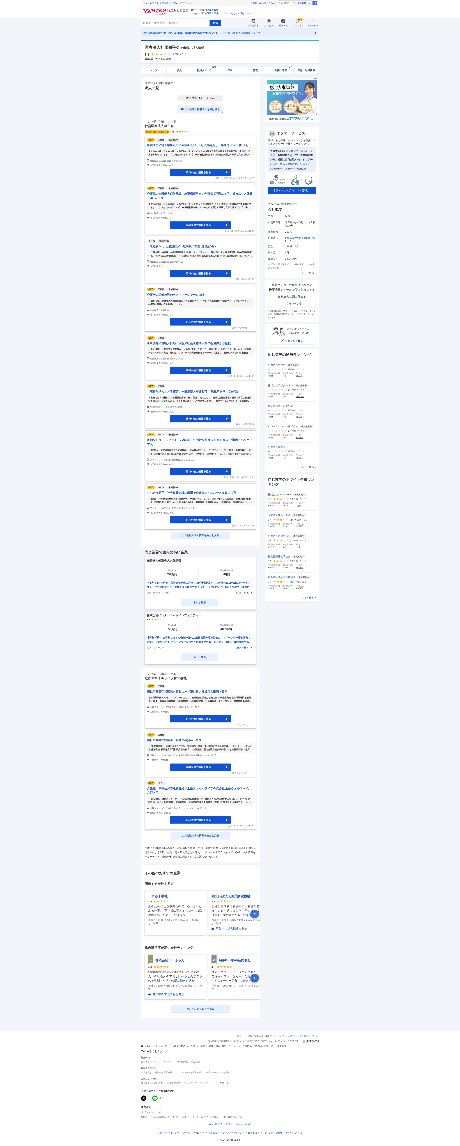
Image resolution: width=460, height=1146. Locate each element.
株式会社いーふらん (170, 960)
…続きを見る (179, 914)
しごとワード (210, 1083)
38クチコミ (182, 54)
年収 (230, 70)
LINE (161, 1098)
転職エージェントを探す (218, 1072)
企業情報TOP (178, 1046)
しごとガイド (194, 1083)
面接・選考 (284, 69)
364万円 (299, 568)
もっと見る (307, 273)
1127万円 (300, 417)
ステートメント (232, 1132)
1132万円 (300, 396)
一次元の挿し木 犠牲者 (303, 3)
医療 (287, 216)
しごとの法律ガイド (175, 1083)
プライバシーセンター (193, 1132)
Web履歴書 (182, 1062)
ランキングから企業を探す (190, 1072)
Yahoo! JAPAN (258, 2)
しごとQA (269, 25)
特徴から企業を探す (164, 1072)
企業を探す (253, 25)
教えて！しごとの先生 (152, 1083)
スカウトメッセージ (150, 1062)
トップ (153, 70)
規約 (212, 1132)
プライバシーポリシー (168, 1132)
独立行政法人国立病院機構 (230, 896)
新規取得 (213, 10)
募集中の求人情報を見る (231, 928)
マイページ (312, 25)
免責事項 (252, 1132)
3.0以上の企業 (164, 59)
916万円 (299, 458)
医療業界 (149, 58)
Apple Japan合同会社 (235, 960)
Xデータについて (294, 1132)
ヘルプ (272, 2)
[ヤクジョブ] (292, 121)
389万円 (299, 526)
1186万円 (300, 376)
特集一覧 (283, 25)
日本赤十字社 (158, 896)
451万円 (299, 588)
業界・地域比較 (306, 70)
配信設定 (195, 1062)
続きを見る (242, 592)
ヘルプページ (293, 1036)
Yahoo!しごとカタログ (156, 1046)
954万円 (299, 437)
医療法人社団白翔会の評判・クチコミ (219, 1046)
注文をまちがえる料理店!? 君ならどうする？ (167, 2)
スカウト (297, 25)
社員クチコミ (206, 69)
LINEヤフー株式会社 (151, 1112)
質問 (255, 70)
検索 (314, 3)
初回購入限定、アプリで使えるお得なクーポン (229, 13)
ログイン (195, 13)
